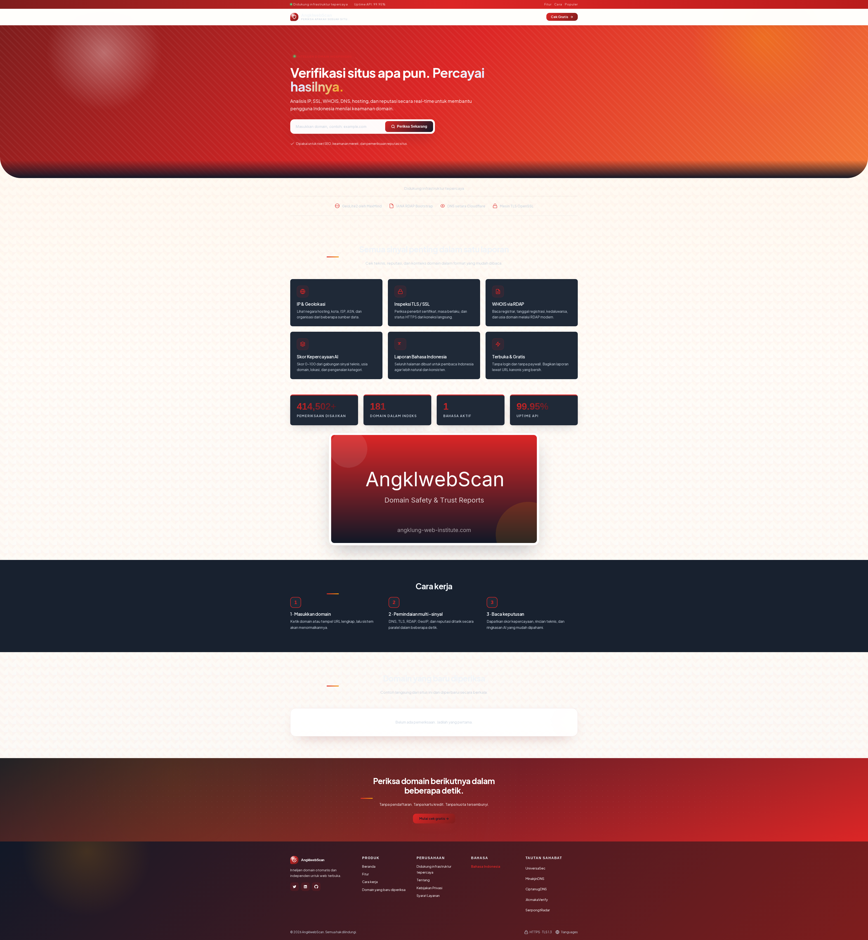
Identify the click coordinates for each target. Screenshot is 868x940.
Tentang (423, 880)
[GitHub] (316, 886)
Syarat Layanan (428, 895)
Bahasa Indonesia (485, 866)
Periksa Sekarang (412, 126)
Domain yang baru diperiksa (384, 890)
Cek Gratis (559, 17)
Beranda (368, 866)
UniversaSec (535, 868)
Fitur (548, 4)
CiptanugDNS (536, 889)
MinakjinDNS (535, 879)
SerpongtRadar (538, 910)
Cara (558, 4)
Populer (571, 4)
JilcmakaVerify (537, 900)
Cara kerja (370, 882)
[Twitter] (294, 886)
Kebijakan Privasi (429, 888)
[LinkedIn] (305, 886)
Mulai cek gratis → (434, 818)
